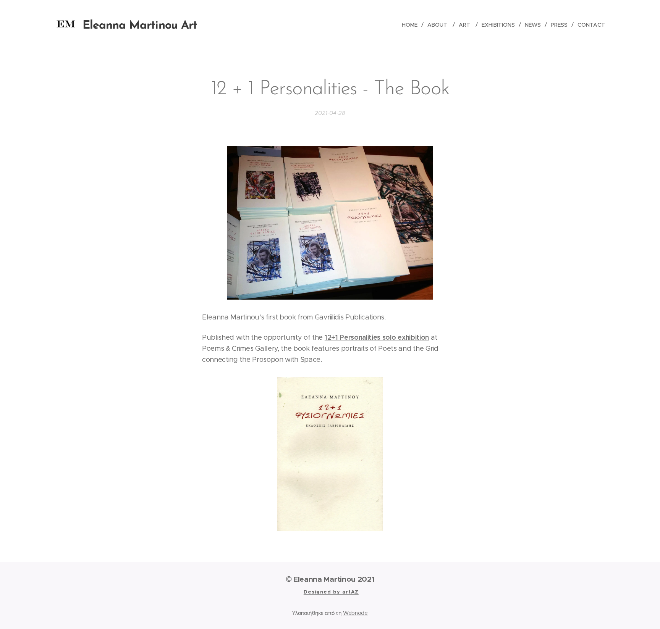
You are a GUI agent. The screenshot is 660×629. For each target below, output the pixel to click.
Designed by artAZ (331, 592)
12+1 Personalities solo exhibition (377, 337)
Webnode (355, 613)
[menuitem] (412, 24)
